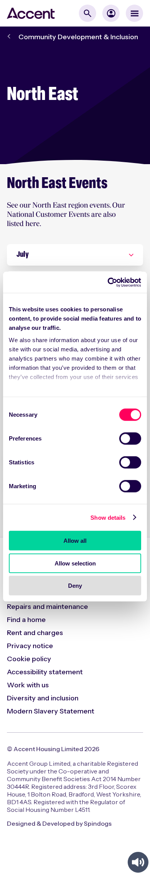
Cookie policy (29, 659)
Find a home (26, 619)
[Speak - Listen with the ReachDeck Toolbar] (138, 862)
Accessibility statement (45, 672)
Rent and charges (35, 633)
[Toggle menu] (134, 13)
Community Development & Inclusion (78, 37)
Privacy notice (30, 646)
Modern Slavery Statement (50, 711)
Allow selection (75, 563)
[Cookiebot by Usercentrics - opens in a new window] (108, 282)
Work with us (28, 685)
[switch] (130, 438)
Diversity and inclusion (42, 698)
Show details (107, 517)
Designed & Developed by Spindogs (59, 823)
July (23, 255)
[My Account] (111, 13)
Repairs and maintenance (47, 606)
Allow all (75, 540)
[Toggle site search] (87, 13)
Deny (75, 585)
